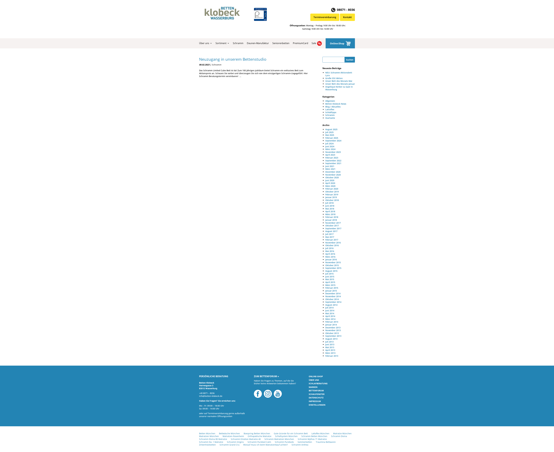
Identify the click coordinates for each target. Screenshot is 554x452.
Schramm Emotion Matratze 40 (246, 439)
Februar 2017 (331, 239)
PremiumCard (300, 43)
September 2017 (333, 228)
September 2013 (333, 336)
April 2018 (330, 211)
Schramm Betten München (314, 436)
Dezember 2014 (332, 293)
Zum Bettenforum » (266, 376)
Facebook (258, 394)
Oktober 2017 (332, 225)
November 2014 (333, 296)
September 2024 (333, 140)
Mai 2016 (329, 251)
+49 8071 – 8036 (207, 393)
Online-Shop (337, 43)
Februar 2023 (331, 157)
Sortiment (221, 43)
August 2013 (331, 338)
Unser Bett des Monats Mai (338, 81)
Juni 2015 (329, 276)
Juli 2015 (329, 273)
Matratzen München (209, 436)
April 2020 (330, 183)
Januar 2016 (331, 259)
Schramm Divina (339, 436)
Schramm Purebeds (284, 442)
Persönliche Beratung (213, 376)
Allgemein (330, 101)
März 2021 (330, 169)
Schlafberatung (318, 383)
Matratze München (342, 433)
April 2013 (330, 350)
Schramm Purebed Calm (259, 442)
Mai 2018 (329, 208)
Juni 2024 (329, 146)
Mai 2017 (329, 237)
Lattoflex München (320, 433)
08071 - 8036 (346, 10)
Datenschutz (316, 397)
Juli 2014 (329, 307)
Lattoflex (329, 109)
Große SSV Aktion (334, 78)
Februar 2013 (331, 355)
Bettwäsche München (229, 433)
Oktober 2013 (332, 333)
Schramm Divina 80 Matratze (213, 439)
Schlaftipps (330, 112)
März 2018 (330, 214)
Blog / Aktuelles (333, 106)
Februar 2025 (331, 138)
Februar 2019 (331, 194)
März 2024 (330, 149)
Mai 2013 (329, 347)
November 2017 (333, 222)
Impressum (315, 401)
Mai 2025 (329, 135)
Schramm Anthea (300, 444)
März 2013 (330, 353)
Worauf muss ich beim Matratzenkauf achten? (265, 444)
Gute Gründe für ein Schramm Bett (291, 433)
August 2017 (331, 231)
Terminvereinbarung (325, 17)
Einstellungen (317, 404)
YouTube (278, 394)
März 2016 (330, 256)
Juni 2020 (329, 180)
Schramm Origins (235, 442)
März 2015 (330, 285)
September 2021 (333, 163)
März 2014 (330, 319)
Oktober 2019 (332, 191)
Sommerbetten (305, 442)
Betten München (207, 433)
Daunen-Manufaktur (258, 43)
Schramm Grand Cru (229, 444)
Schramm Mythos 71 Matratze (312, 439)
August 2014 (331, 305)
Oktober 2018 (332, 200)
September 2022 (333, 160)
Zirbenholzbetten (207, 444)
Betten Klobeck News (335, 103)
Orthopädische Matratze (259, 436)
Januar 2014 (331, 324)
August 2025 (331, 129)
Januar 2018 (331, 220)
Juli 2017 (329, 234)
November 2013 (333, 330)
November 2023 (333, 152)
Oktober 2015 (332, 265)
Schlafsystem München (286, 436)
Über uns (204, 43)
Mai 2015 (329, 279)
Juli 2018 (329, 203)
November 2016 (333, 242)
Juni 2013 (329, 344)
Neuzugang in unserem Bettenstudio (232, 59)
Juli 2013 (329, 341)
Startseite (330, 118)
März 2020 (330, 186)
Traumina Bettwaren (326, 442)
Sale (314, 43)
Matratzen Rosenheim (233, 436)
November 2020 (333, 174)
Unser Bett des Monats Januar (340, 83)
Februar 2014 (331, 321)
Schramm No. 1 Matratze (211, 442)
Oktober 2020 (332, 177)
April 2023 (330, 154)
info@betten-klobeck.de (210, 396)
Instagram (268, 394)
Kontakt (347, 17)
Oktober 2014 (332, 299)
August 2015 (331, 271)
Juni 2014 (329, 310)
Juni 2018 (329, 205)
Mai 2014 (329, 313)
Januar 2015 (331, 290)
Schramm (238, 43)
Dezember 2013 (332, 327)
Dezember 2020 (332, 171)
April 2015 (330, 282)
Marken (313, 387)
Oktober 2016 (332, 245)
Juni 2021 (329, 166)
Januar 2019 (331, 197)
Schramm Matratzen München (279, 439)
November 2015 (333, 262)
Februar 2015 (331, 287)
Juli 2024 (329, 143)
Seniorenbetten (280, 43)
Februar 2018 (331, 217)
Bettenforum (316, 390)
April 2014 (330, 316)
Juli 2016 (329, 248)
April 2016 (330, 254)
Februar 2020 (331, 188)
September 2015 (333, 268)
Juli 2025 (329, 132)
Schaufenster (316, 394)
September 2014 (333, 302)
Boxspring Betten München (257, 433)
